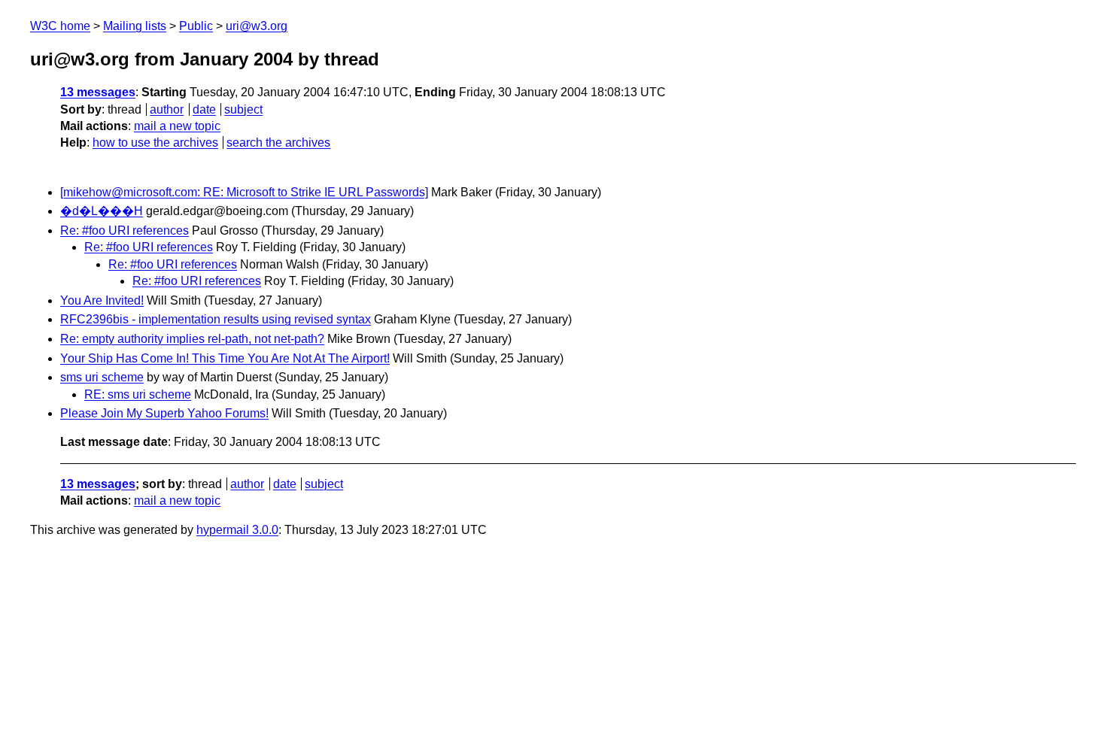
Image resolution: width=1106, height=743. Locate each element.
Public (196, 26)
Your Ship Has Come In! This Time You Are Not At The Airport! (225, 358)
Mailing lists (134, 26)
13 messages (97, 92)
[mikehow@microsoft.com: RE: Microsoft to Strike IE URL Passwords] (244, 192)
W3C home (60, 26)
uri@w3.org (256, 26)
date (204, 109)
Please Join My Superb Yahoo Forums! (164, 413)
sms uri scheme (102, 377)
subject (243, 109)
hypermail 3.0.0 (237, 529)
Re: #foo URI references (124, 230)
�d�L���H (101, 211)
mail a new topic (177, 126)
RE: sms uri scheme (137, 394)
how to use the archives (155, 142)
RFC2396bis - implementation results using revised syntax (215, 319)
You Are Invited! (102, 300)
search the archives (278, 142)
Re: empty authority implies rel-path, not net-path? (192, 338)
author (167, 109)
